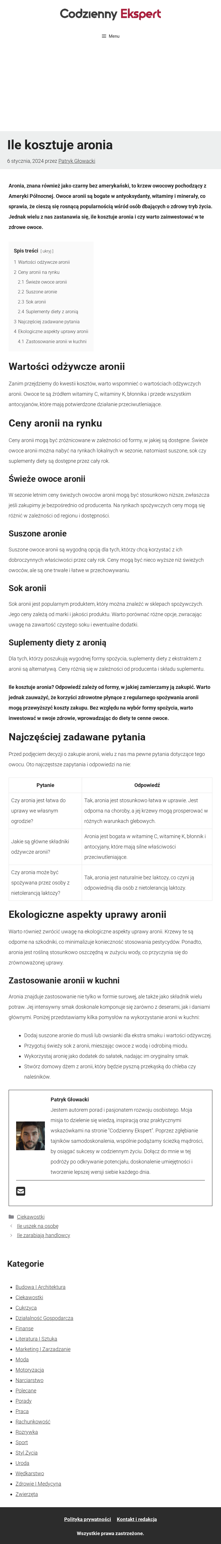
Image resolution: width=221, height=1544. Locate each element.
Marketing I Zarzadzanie (43, 1349)
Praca (22, 1411)
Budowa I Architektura (41, 1287)
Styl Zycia (27, 1453)
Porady (24, 1401)
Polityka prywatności (87, 1519)
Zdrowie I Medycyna (38, 1484)
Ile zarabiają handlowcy (43, 1235)
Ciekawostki (31, 1217)
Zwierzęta (27, 1494)
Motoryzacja (30, 1370)
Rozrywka (27, 1432)
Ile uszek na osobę (37, 1226)
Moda (22, 1359)
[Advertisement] (110, 88)
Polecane (26, 1391)
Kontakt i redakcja (137, 1519)
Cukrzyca (26, 1308)
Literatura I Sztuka (36, 1339)
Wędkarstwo (30, 1473)
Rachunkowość (33, 1422)
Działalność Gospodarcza (44, 1318)
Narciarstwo (29, 1380)
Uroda (22, 1463)
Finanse (24, 1328)
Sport (22, 1442)
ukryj (47, 251)
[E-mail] (20, 1193)
